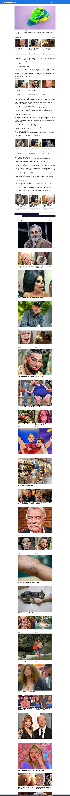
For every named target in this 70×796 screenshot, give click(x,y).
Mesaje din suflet (10, 2)
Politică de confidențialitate (60, 2)
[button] (35, 18)
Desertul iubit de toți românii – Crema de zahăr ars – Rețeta (27, 214)
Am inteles (50, 795)
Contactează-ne (41, 2)
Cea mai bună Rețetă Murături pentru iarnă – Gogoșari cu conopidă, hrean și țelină (38, 216)
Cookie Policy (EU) (49, 2)
